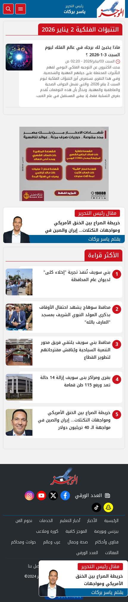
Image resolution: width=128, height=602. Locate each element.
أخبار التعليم (70, 521)
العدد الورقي (87, 495)
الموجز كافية (76, 531)
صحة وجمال (78, 542)
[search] (8, 9)
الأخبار (92, 521)
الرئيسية (111, 521)
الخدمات (46, 521)
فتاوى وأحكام (106, 542)
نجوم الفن (23, 521)
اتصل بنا (35, 566)
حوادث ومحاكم (23, 542)
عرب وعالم (51, 542)
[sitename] (64, 476)
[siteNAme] (111, 9)
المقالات (111, 553)
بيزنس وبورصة (106, 531)
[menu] (20, 9)
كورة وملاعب (47, 531)
